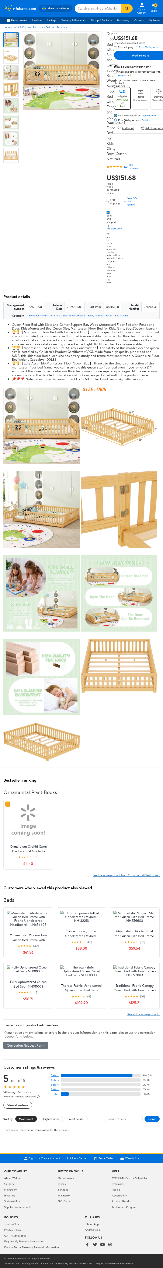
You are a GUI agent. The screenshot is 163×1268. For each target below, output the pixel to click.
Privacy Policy (12, 1230)
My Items (154, 20)
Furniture (38, 27)
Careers (139, 20)
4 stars (55, 1080)
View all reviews (17, 1105)
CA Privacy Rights (15, 1236)
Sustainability (12, 1201)
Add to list (128, 128)
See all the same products (143, 1014)
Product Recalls (121, 1201)
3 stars (55, 1084)
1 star (56, 1094)
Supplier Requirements (17, 1207)
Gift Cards (64, 1201)
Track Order (106, 1158)
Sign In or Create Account (44, 1158)
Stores (62, 1184)
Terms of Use (12, 1224)
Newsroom (10, 1189)
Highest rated (51, 1119)
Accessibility (119, 1195)
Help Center (79, 1158)
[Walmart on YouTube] (102, 1244)
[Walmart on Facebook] (87, 1244)
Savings (51, 20)
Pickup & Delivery (101, 20)
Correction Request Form (25, 1045)
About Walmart (13, 1178)
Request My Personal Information (24, 1241)
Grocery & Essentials (73, 20)
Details (146, 120)
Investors (9, 1195)
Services (37, 20)
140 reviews (133, 166)
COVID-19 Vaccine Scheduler (129, 1178)
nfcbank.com (114, 228)
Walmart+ (64, 1195)
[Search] (127, 8)
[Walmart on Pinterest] (110, 1244)
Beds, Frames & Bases (100, 315)
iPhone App (92, 1224)
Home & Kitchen (22, 27)
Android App (92, 1230)
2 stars (55, 1089)
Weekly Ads (132, 1158)
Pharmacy (123, 20)
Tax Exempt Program (124, 1207)
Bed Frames (121, 315)
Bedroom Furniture (56, 27)
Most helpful (76, 1119)
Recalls (116, 1189)
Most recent (26, 1119)
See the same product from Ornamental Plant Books (126, 875)
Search (152, 1119)
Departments (19, 20)
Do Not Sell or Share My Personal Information (31, 1247)
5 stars (55, 1075)
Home (6, 27)
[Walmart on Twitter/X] (95, 1244)
